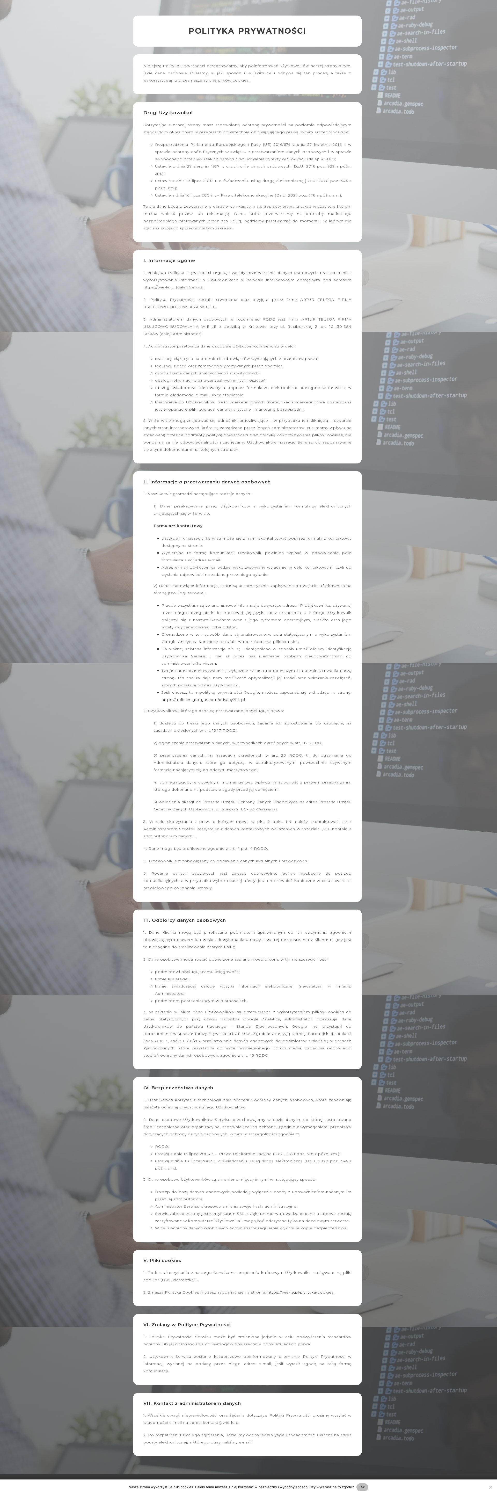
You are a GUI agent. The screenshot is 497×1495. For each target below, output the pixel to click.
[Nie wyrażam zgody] (490, 1487)
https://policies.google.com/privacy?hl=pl (203, 699)
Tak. (362, 1487)
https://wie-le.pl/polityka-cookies (301, 1292)
